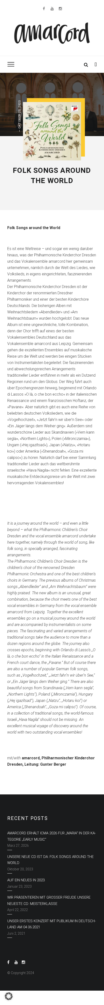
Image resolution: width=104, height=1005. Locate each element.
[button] (8, 996)
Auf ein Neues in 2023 (26, 880)
